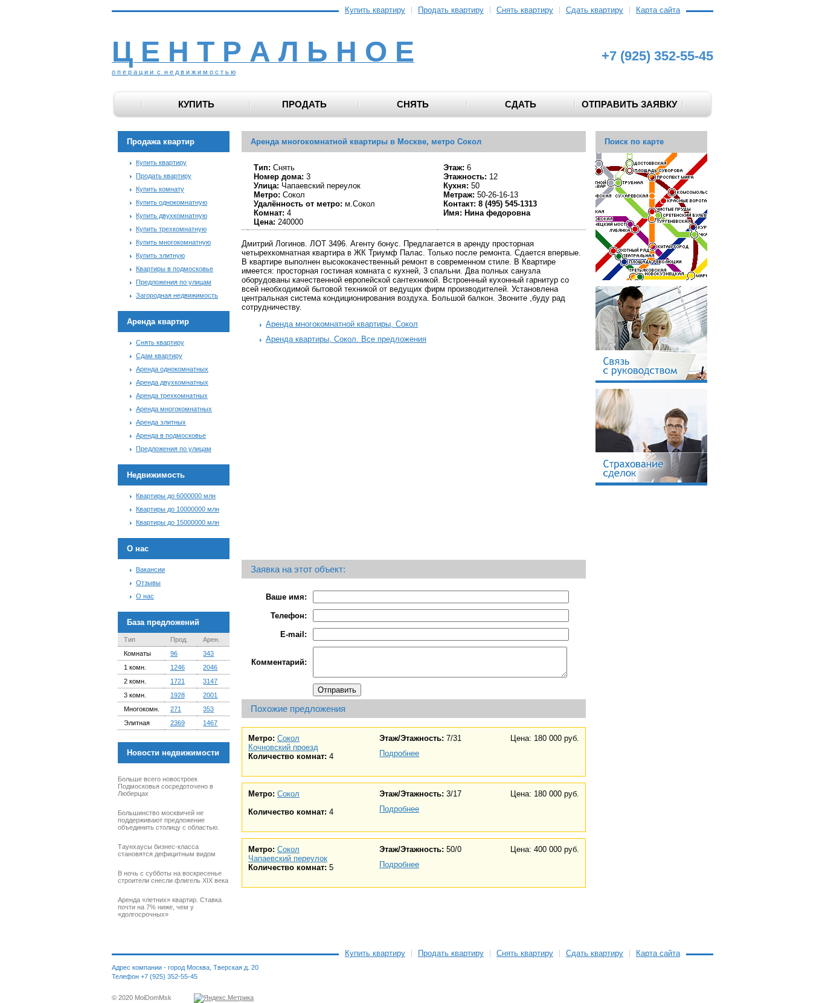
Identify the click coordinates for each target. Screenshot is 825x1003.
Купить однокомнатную (171, 202)
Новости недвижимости (173, 752)
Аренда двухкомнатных (172, 382)
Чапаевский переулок (287, 858)
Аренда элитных (161, 422)
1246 (177, 667)
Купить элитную (160, 255)
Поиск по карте (634, 141)
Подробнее (399, 753)
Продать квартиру (451, 10)
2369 (177, 722)
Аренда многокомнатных (174, 408)
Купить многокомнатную (173, 242)
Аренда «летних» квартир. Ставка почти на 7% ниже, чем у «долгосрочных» (170, 907)
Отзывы (148, 582)
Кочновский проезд (283, 747)
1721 (177, 681)
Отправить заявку (629, 104)
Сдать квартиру (594, 10)
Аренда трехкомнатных (172, 395)
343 (208, 653)
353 (208, 709)
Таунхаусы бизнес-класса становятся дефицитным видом (167, 850)
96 (174, 653)
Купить (196, 104)
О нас (145, 596)
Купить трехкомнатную (171, 228)
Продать (304, 104)
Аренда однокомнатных (172, 369)
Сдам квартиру (159, 355)
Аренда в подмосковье (171, 435)
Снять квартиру (524, 10)
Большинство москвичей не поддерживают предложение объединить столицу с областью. (168, 820)
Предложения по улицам (173, 282)
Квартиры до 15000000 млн (177, 522)
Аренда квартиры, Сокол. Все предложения (346, 339)
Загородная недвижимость (177, 295)
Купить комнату (160, 189)
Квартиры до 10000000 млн (177, 509)
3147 (210, 681)
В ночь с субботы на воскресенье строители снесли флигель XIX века (173, 877)
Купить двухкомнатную (171, 215)
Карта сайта (658, 10)
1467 (210, 722)
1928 (177, 695)
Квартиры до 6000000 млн (176, 495)
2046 (210, 667)
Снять (413, 104)
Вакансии (150, 569)
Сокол (288, 738)
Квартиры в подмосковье (174, 268)
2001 (210, 695)
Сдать (520, 104)
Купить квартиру (375, 10)
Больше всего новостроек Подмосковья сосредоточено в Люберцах (165, 786)
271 (175, 709)
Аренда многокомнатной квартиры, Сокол (342, 323)
